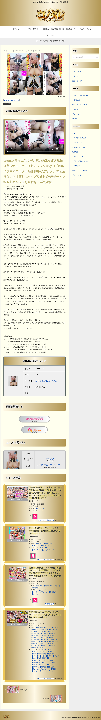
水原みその (54, 641)
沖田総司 (53, 592)
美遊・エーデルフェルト (41, 669)
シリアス (52, 649)
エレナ (35, 665)
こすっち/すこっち (78, 156)
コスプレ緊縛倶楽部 (80, 138)
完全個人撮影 (50, 604)
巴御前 (43, 667)
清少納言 (36, 594)
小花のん (53, 633)
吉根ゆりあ (44, 629)
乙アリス (48, 627)
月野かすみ (44, 637)
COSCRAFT (78, 142)
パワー (51, 658)
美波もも (35, 647)
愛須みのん (48, 586)
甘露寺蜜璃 (42, 654)
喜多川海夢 (42, 658)
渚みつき (35, 643)
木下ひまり (36, 639)
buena (76, 180)
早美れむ (35, 637)
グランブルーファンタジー (50, 465)
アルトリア (36, 550)
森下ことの (36, 641)
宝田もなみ (48, 543)
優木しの (35, 629)
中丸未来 (40, 627)
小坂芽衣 (45, 633)
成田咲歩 (35, 635)
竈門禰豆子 (52, 654)
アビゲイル (49, 660)
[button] (97, 57)
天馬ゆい (40, 543)
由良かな (43, 643)
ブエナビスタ (76, 114)
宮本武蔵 (36, 667)
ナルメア (7, 103)
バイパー (57, 656)
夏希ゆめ (40, 586)
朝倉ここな (54, 637)
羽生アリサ (40, 508)
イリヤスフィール (49, 550)
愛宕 (41, 547)
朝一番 (74, 119)
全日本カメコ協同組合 (79, 105)
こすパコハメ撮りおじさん (47, 520)
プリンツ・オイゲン (39, 651)
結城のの (53, 645)
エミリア (44, 671)
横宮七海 (45, 641)
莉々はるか (36, 588)
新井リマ (43, 635)
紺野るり (45, 645)
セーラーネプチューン (40, 592)
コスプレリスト (77, 71)
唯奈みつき (54, 629)
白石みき (57, 586)
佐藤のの (56, 627)
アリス (49, 656)
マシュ (51, 665)
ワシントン (52, 651)
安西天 (51, 631)
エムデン (43, 649)
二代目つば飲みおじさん (12, 100)
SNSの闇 (77, 100)
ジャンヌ (43, 665)
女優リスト (76, 76)
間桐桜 (54, 669)
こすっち (75, 109)
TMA (73, 133)
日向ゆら (52, 635)
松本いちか (45, 639)
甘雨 (42, 656)
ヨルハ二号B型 (38, 660)
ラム (51, 671)
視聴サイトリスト (78, 81)
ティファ (36, 671)
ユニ (34, 658)
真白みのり (36, 645)
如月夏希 (43, 631)
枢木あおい (36, 545)
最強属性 (75, 152)
